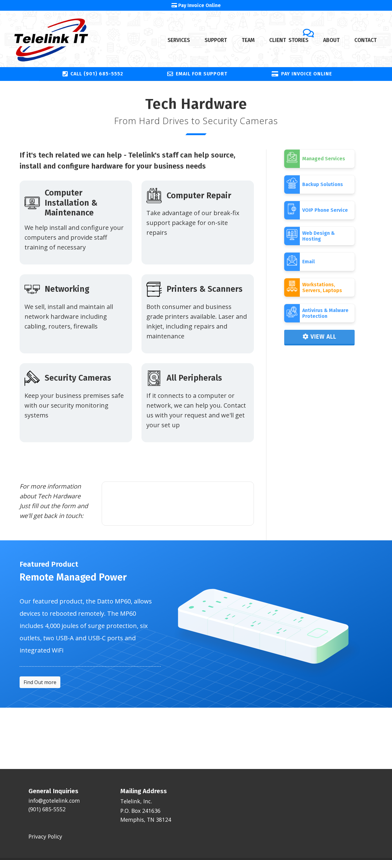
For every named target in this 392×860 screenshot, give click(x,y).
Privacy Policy (45, 836)
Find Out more (40, 682)
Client (288, 40)
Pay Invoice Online (306, 74)
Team (248, 40)
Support (216, 40)
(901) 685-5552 (47, 809)
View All (322, 336)
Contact (365, 40)
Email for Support (201, 74)
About (331, 40)
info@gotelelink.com (54, 800)
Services (179, 40)
